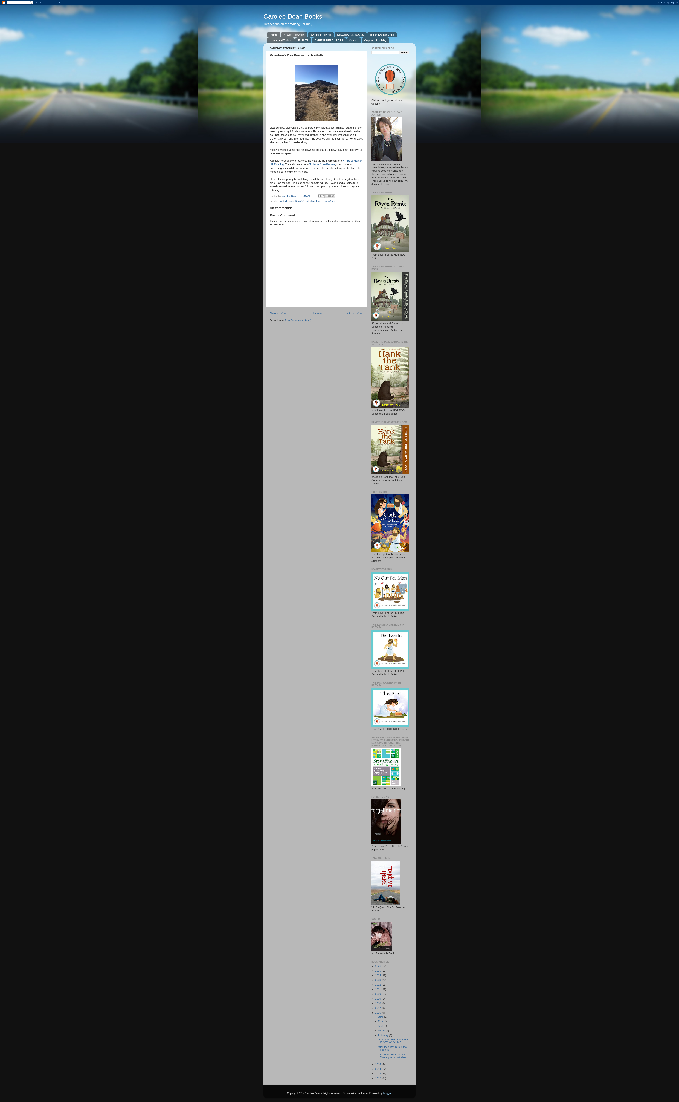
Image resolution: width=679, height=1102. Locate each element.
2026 (378, 966)
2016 (378, 1012)
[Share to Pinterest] (333, 196)
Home (273, 34)
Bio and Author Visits (382, 34)
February (383, 1035)
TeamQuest (329, 201)
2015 (378, 1064)
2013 (378, 1073)
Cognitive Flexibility (375, 40)
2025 (378, 971)
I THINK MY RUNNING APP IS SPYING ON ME (392, 1041)
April (381, 1026)
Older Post (355, 313)
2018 (378, 1003)
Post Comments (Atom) (298, 320)
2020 (378, 994)
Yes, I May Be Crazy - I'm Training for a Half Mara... (393, 1056)
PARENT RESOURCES (329, 40)
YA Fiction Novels (321, 34)
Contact (353, 40)
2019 (378, 998)
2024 (378, 975)
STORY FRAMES (294, 34)
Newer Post (278, 313)
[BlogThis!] (323, 196)
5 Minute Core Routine (322, 164)
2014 (378, 1069)
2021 (378, 989)
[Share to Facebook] (329, 196)
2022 (378, 985)
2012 (378, 1078)
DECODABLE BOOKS (350, 34)
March (382, 1030)
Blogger (387, 1093)
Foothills (283, 201)
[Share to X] (326, 196)
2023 (378, 980)
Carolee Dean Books (292, 16)
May (381, 1021)
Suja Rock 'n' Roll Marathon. (305, 201)
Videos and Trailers (281, 40)
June (381, 1017)
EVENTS (303, 40)
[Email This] (319, 196)
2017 (378, 1008)
